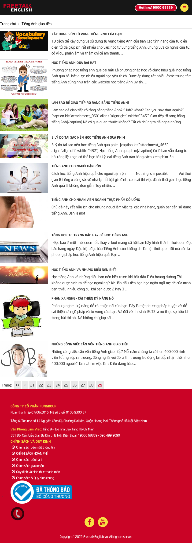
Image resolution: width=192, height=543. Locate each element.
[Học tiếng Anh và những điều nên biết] (24, 275)
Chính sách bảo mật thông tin (35, 447)
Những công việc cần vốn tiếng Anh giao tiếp (90, 343)
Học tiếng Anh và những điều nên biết (84, 269)
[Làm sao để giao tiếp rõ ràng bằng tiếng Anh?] (24, 115)
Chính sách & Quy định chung (35, 477)
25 (66, 384)
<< (17, 384)
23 (49, 384)
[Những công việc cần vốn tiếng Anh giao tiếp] (24, 359)
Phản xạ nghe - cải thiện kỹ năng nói (83, 298)
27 (83, 384)
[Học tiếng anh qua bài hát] (24, 77)
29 (100, 384)
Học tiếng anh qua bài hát (74, 62)
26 (74, 384)
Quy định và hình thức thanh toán (38, 471)
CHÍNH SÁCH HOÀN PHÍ (32, 453)
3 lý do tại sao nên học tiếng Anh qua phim (88, 137)
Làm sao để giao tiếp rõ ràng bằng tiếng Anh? (90, 102)
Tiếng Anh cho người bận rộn (76, 165)
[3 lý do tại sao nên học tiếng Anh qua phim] (24, 146)
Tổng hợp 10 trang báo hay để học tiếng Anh (90, 234)
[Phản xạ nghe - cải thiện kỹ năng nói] (24, 316)
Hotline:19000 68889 (156, 7)
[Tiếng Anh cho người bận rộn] (24, 178)
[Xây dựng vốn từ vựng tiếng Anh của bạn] (24, 41)
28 (91, 384)
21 (32, 384)
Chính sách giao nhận (30, 465)
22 (41, 384)
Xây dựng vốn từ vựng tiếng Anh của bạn (87, 33)
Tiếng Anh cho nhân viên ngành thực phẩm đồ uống (96, 199)
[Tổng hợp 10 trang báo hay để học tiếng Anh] (24, 247)
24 (57, 384)
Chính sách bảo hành (29, 459)
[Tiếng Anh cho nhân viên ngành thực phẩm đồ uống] (24, 212)
